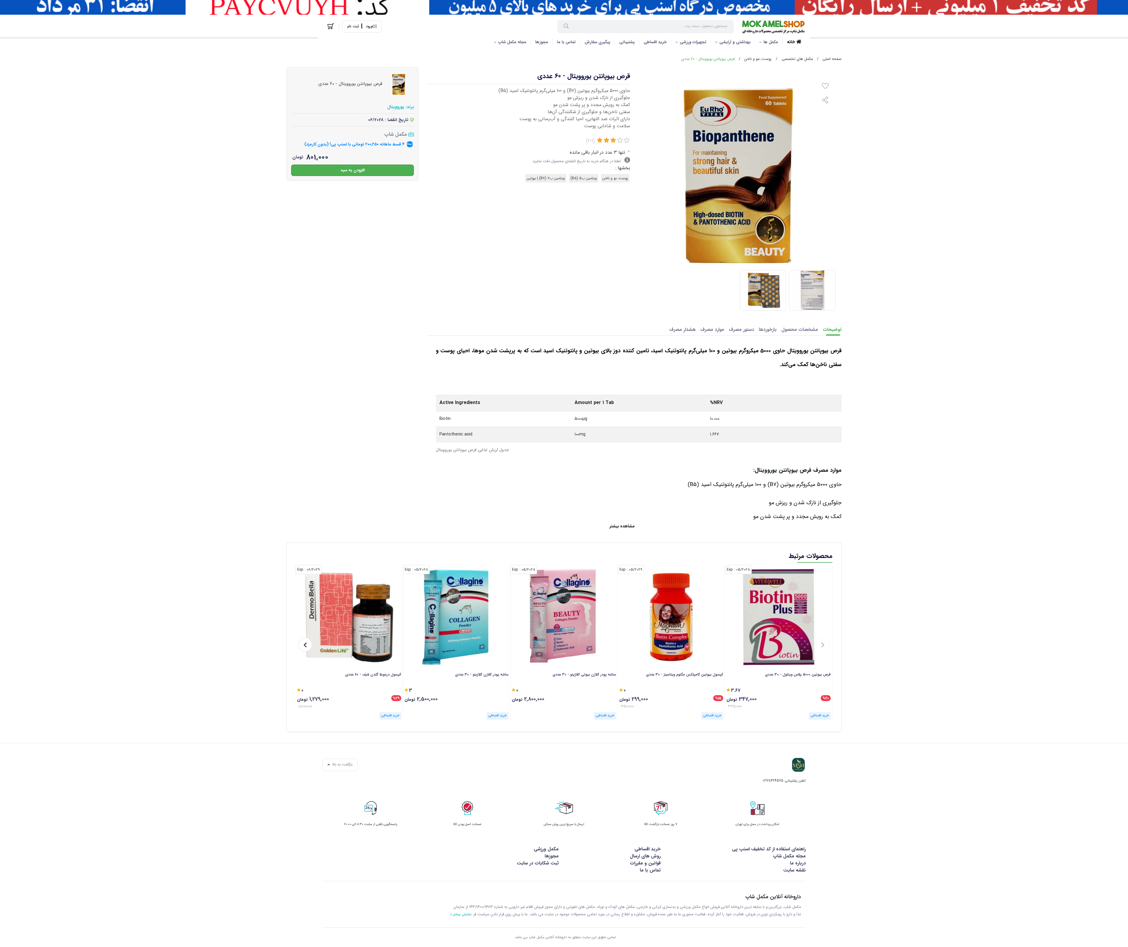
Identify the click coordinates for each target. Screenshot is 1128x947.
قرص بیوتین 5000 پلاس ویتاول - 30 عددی (798, 674)
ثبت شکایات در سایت (538, 863)
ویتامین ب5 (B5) (583, 178)
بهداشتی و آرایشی (735, 42)
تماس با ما (566, 42)
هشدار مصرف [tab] (682, 329)
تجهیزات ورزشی (693, 42)
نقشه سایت (794, 870)
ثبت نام (353, 26)
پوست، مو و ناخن (758, 59)
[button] (823, 644)
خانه (791, 42)
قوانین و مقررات (645, 863)
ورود (369, 26)
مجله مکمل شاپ (512, 42)
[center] (566, 26)
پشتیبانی (627, 42)
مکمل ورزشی (546, 849)
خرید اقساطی (655, 42)
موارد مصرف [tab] (712, 329)
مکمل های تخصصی (797, 59)
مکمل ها (770, 42)
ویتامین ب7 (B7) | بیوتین (546, 178)
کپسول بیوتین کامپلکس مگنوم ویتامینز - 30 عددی (684, 674)
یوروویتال (395, 107)
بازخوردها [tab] (768, 329)
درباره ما (798, 863)
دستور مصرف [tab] (741, 329)
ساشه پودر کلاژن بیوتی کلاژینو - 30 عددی (584, 674)
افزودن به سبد (352, 170)
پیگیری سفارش (597, 42)
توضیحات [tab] (832, 329)
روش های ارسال (645, 856)
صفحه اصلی (832, 59)
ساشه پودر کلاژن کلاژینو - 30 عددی (481, 674)
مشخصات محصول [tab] (799, 329)
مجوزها (541, 42)
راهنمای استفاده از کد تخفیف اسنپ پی (769, 849)
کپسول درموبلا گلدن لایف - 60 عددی (373, 674)
